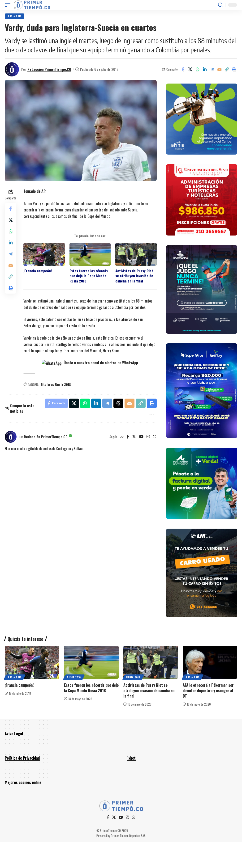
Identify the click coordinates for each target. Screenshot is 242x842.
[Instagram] (148, 437)
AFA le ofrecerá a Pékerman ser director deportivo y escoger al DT (208, 690)
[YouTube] (141, 437)
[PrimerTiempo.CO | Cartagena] (32, 5)
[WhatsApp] (154, 437)
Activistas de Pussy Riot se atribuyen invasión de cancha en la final (134, 275)
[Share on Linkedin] (204, 69)
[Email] (219, 69)
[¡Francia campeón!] (32, 662)
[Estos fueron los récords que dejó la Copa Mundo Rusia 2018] (91, 662)
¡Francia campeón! (37, 270)
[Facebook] (128, 437)
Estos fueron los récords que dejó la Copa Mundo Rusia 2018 (88, 275)
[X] (134, 437)
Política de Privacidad (22, 758)
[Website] (121, 437)
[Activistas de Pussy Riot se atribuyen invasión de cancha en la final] (150, 662)
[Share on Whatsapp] (197, 69)
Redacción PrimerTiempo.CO (49, 69)
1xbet (131, 758)
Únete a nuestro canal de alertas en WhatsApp (100, 363)
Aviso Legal (14, 734)
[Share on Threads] (118, 403)
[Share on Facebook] (182, 69)
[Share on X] (190, 69)
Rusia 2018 (15, 16)
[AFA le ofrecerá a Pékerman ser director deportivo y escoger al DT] (210, 662)
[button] (9, 5)
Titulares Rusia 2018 (55, 384)
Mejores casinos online (23, 782)
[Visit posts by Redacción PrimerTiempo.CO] (12, 69)
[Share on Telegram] (212, 69)
